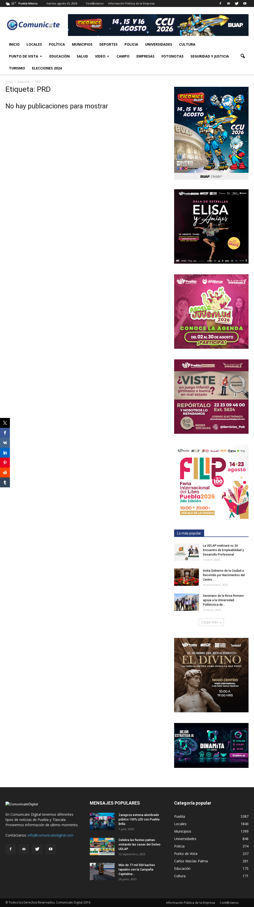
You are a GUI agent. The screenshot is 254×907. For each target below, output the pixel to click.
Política (57, 44)
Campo (123, 56)
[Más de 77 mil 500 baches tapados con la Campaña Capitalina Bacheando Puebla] (102, 871)
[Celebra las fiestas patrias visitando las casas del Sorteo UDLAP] (102, 846)
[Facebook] (220, 3)
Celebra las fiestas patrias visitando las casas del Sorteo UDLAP (139, 844)
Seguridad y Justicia (209, 56)
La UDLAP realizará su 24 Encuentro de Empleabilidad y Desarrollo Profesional (223, 550)
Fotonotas (172, 56)
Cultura (187, 44)
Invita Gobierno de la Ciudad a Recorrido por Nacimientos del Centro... (224, 575)
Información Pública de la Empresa (131, 3)
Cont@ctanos (94, 3)
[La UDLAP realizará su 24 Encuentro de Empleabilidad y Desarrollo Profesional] (186, 552)
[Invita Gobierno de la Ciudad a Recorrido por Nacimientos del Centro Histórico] (186, 577)
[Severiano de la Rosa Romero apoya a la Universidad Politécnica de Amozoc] (186, 602)
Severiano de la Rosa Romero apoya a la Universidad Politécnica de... (223, 600)
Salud (82, 56)
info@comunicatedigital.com (50, 835)
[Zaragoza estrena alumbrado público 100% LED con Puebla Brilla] (102, 821)
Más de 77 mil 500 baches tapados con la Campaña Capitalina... (137, 869)
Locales (34, 44)
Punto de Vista (23, 56)
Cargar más (209, 622)
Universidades (158, 44)
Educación (59, 56)
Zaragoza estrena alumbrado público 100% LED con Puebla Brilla (139, 819)
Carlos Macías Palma (191, 861)
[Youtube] (245, 3)
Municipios (82, 44)
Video (100, 56)
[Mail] (228, 3)
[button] (243, 56)
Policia (131, 44)
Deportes (108, 44)
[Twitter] (236, 3)
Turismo (17, 68)
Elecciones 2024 (47, 68)
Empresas (145, 56)
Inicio (14, 44)
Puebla (179, 816)
